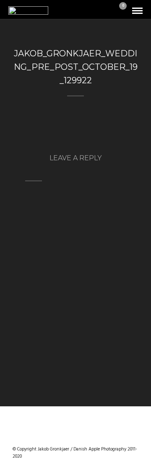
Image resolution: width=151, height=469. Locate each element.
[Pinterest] (86, 436)
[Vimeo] (75, 436)
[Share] (108, 11)
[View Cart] (119, 11)
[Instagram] (97, 436)
